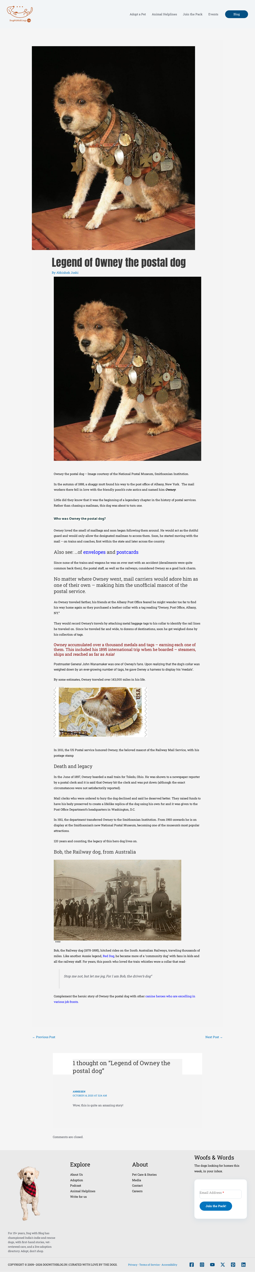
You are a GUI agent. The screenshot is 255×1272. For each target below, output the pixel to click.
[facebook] (191, 1264)
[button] (236, 14)
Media (136, 1180)
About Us (76, 1174)
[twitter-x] (222, 1264)
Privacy (132, 1264)
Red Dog (108, 956)
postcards (127, 552)
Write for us (78, 1197)
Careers (137, 1191)
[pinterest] (233, 1264)
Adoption (76, 1180)
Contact (137, 1185)
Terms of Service (149, 1264)
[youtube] (212, 1264)
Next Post (214, 1037)
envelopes (95, 552)
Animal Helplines (82, 1191)
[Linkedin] (243, 1264)
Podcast (75, 1185)
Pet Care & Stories (144, 1174)
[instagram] (202, 1264)
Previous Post (43, 1037)
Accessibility (169, 1264)
